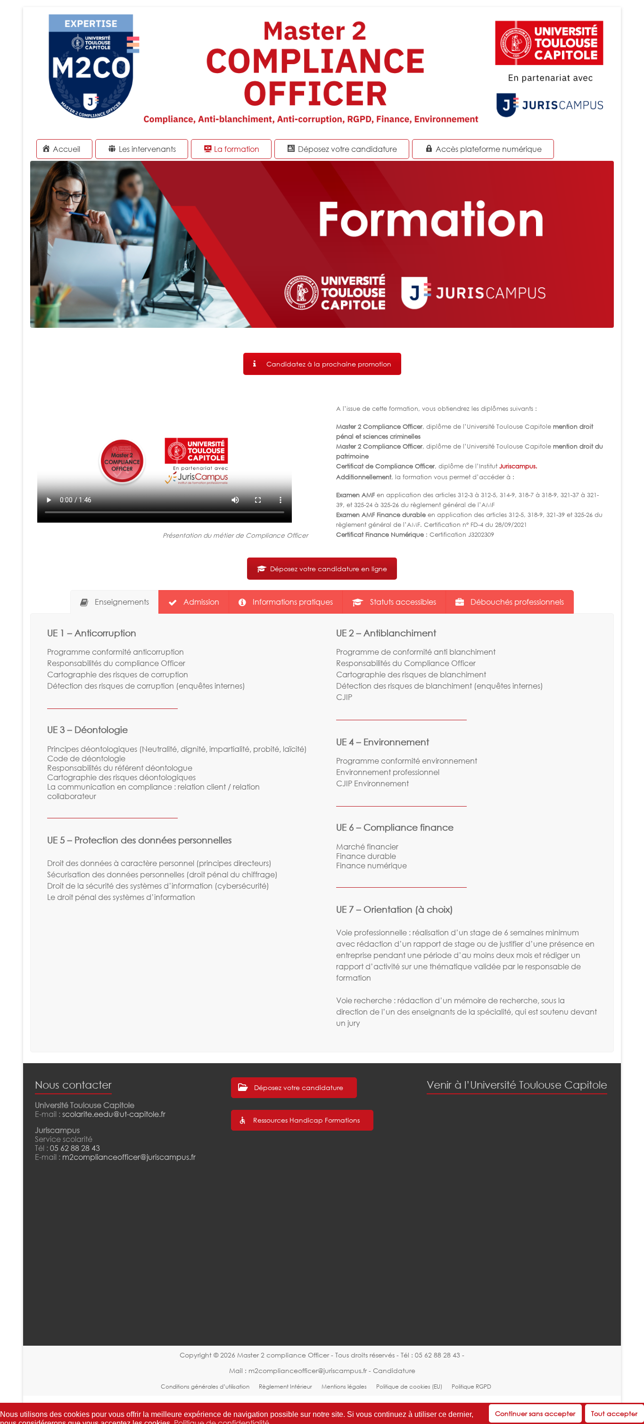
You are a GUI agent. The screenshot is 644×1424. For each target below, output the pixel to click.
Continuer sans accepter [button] (535, 1413)
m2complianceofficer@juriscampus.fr (129, 1157)
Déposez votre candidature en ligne (328, 569)
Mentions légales (344, 1386)
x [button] (636, 1409)
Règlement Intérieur (285, 1386)
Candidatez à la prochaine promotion (328, 364)
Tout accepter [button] (614, 1413)
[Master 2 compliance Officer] (322, 19)
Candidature (394, 1370)
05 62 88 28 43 (75, 1148)
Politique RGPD (471, 1386)
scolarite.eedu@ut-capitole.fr (113, 1114)
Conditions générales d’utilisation (205, 1386)
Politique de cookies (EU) (409, 1386)
